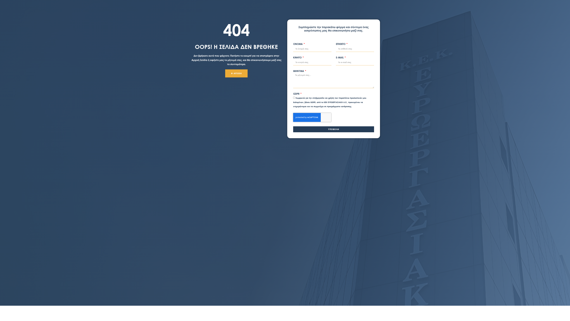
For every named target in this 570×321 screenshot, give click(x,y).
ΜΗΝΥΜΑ (299, 71)
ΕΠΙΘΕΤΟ (341, 44)
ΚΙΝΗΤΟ (297, 57)
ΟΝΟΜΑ (298, 44)
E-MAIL (340, 57)
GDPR (296, 94)
